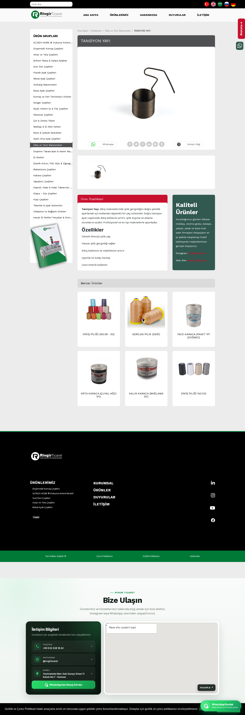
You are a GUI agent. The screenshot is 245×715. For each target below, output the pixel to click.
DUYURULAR (177, 15)
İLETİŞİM (203, 15)
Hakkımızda (148, 15)
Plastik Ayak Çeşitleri (44, 72)
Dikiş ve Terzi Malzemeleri (47, 145)
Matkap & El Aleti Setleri (47, 126)
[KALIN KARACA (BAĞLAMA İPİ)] (146, 368)
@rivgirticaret (196, 253)
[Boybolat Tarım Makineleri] (47, 13)
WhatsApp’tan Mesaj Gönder (66, 684)
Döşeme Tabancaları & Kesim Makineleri (55, 151)
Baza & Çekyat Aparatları (47, 132)
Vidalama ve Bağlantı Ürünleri (49, 211)
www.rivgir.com (197, 260)
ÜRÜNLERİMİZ (119, 15)
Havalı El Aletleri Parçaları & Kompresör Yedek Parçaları (64, 217)
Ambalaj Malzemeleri (45, 84)
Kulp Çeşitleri (40, 199)
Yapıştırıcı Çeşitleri (43, 181)
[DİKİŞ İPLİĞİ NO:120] (193, 368)
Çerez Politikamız (104, 556)
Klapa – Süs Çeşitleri (45, 193)
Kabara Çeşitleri (42, 175)
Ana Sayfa (83, 31)
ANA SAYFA (90, 15)
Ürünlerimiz (96, 31)
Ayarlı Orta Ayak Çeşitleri (46, 138)
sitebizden (195, 556)
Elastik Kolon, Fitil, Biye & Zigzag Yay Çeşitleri (58, 163)
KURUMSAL (103, 483)
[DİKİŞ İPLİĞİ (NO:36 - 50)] (99, 308)
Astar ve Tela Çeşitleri (45, 54)
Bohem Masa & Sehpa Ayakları (50, 60)
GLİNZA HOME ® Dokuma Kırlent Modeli (56, 42)
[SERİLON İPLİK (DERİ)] (146, 312)
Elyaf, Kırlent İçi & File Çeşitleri (50, 108)
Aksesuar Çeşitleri (43, 114)
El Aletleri (38, 157)
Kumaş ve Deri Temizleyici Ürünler (52, 96)
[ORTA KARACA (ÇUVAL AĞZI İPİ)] (99, 373)
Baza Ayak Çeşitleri (43, 90)
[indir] (49, 241)
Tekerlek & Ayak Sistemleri (47, 205)
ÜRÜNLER (102, 490)
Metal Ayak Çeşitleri (44, 78)
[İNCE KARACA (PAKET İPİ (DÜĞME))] (193, 313)
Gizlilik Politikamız (151, 556)
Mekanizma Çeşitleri (44, 169)
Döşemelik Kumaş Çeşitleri (48, 48)
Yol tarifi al (206, 687)
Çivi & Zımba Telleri (44, 120)
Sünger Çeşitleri (42, 102)
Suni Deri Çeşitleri (43, 66)
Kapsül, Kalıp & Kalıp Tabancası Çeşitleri (56, 187)
